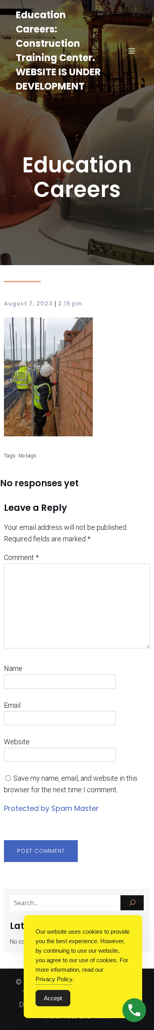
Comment (21, 557)
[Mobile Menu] (131, 50)
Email (12, 705)
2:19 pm (70, 304)
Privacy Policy (54, 979)
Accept (53, 998)
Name (13, 668)
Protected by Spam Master (51, 808)
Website (17, 742)
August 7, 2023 (28, 304)
